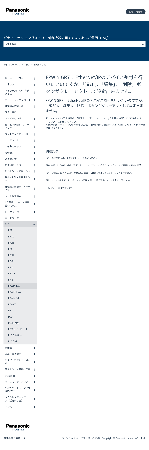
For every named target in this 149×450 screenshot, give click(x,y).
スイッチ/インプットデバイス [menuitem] (17, 92)
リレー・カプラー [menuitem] (14, 78)
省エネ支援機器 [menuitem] (13, 353)
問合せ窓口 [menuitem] (11, 112)
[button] (34, 78)
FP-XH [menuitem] (11, 261)
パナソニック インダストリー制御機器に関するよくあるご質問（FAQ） (57, 37)
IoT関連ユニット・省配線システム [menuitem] (17, 203)
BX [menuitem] (9, 310)
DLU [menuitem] (10, 316)
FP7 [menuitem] (10, 230)
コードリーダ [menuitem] (12, 218)
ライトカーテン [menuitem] (13, 146)
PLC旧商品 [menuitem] (13, 323)
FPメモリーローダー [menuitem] (19, 329)
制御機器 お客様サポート (16, 438)
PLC (27, 64)
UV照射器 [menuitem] (10, 375)
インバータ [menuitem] (11, 406)
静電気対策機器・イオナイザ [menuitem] (17, 188)
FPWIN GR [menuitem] (13, 298)
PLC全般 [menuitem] (12, 341)
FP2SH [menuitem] (11, 273)
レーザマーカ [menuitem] (12, 211)
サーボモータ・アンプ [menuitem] (16, 381)
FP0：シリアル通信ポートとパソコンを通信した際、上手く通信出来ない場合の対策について (88, 180)
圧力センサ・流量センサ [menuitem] (17, 171)
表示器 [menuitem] (8, 347)
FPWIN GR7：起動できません (59, 187)
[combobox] (71, 44)
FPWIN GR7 (40, 64)
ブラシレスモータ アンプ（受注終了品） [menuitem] (17, 398)
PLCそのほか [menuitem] (15, 335)
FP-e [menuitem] (10, 279)
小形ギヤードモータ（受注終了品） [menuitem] (18, 389)
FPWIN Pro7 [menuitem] (14, 292)
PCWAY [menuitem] (12, 304)
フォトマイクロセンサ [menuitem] (16, 134)
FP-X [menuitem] (10, 267)
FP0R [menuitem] (11, 242)
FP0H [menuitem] (11, 255)
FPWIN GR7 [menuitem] (14, 286)
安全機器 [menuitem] (9, 152)
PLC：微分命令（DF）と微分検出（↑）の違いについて (71, 157)
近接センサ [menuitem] (11, 158)
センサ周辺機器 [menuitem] (13, 196)
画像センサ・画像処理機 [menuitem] (17, 369)
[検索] (143, 44)
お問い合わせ (136, 11)
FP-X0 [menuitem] (11, 236)
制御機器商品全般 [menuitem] (14, 106)
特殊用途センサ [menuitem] (13, 165)
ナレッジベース (11, 64)
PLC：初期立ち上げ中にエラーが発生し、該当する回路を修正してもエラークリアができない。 (89, 172)
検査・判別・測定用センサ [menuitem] (17, 178)
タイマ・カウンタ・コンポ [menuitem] (17, 361)
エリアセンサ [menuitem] (12, 140)
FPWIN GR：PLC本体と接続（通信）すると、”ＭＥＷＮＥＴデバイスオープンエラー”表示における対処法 (93, 165)
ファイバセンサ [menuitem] (13, 118)
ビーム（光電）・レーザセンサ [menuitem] (17, 126)
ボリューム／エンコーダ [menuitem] (18, 100)
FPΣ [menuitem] (10, 248)
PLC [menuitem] (7, 224)
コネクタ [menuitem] (9, 84)
